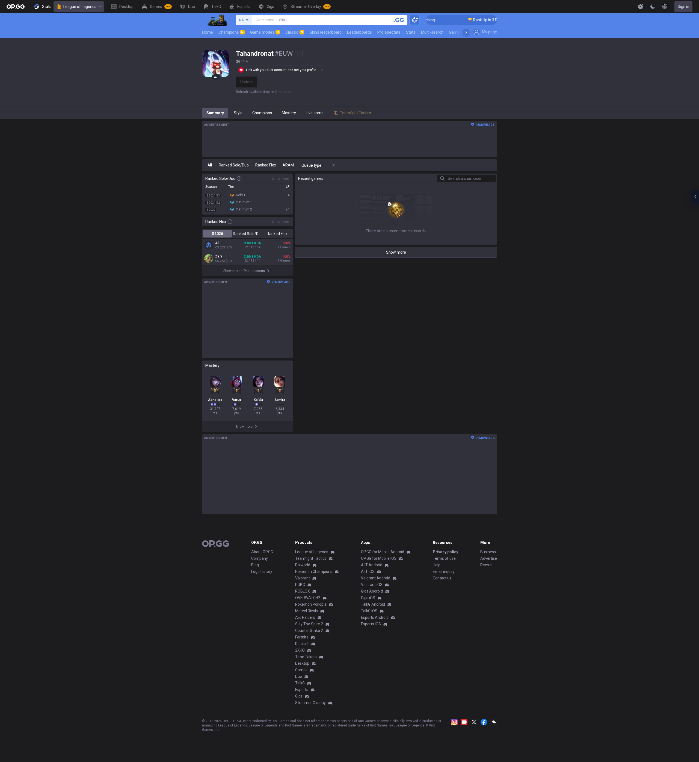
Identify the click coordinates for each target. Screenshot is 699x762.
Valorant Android (375, 578)
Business (488, 552)
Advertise (488, 558)
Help (436, 565)
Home (207, 32)
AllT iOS (368, 571)
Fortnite (302, 637)
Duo (298, 676)
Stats (411, 32)
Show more (396, 252)
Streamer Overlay (310, 703)
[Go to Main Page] (15, 6)
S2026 (217, 233)
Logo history (261, 571)
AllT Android (371, 565)
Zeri (218, 256)
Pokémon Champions (313, 571)
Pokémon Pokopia (311, 604)
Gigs (299, 696)
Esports (301, 689)
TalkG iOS (369, 611)
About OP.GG (262, 552)
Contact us (442, 578)
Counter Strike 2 (309, 630)
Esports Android (375, 617)
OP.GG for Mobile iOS (378, 558)
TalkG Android (373, 604)
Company (259, 558)
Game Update (461, 32)
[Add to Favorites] (299, 53)
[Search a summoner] (399, 20)
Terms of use (444, 558)
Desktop (302, 663)
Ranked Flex (277, 233)
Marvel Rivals (306, 611)
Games (301, 670)
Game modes (264, 32)
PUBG (300, 584)
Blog (255, 565)
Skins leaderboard (326, 32)
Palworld (302, 565)
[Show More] (640, 6)
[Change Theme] (652, 6)
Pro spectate (389, 32)
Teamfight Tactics (310, 558)
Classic (294, 32)
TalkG (300, 683)
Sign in (683, 6)
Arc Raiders (305, 617)
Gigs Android (372, 591)
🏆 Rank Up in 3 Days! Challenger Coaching (487, 20)
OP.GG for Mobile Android (382, 552)
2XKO (300, 650)
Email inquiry (444, 571)
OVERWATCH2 (307, 598)
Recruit (486, 565)
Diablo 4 (302, 643)
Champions (231, 32)
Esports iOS (371, 624)
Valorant (302, 578)
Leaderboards (359, 32)
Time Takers (306, 657)
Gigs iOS (368, 598)
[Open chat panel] (695, 197)
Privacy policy (445, 552)
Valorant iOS (372, 584)
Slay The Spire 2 (309, 624)
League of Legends (79, 6)
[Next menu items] (466, 32)
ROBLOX (302, 591)
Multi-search (432, 32)
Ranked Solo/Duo (247, 233)
